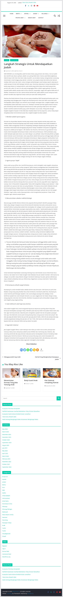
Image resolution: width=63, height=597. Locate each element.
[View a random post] (59, 16)
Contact (40, 17)
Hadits (4, 493)
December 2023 (6, 434)
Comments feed (6, 554)
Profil (3, 525)
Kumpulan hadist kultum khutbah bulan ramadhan (16, 414)
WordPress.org (6, 557)
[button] (21, 13)
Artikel (26, 13)
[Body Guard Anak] (31, 369)
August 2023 (5, 445)
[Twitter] (24, 348)
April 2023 (5, 453)
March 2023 (5, 456)
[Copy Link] (34, 348)
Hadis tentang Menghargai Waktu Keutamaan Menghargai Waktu (20, 419)
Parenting (5, 520)
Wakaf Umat (32, 17)
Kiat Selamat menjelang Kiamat (51, 381)
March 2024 (5, 432)
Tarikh (4, 528)
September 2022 (6, 467)
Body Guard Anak (30, 380)
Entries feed (5, 551)
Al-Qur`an (5, 476)
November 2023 (6, 437)
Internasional (6, 498)
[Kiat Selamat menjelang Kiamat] (52, 369)
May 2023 (5, 451)
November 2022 (6, 461)
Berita (18, 13)
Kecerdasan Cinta (7, 504)
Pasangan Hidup (14, 60)
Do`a (3, 487)
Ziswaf (35, 13)
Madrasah (5, 512)
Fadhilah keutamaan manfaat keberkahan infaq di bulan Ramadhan (21, 411)
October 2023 (6, 440)
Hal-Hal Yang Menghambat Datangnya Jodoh (47, 358)
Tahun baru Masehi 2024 (29, 2)
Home (11, 13)
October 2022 (6, 464)
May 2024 (5, 429)
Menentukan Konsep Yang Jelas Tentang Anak (11, 382)
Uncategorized (6, 533)
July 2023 (4, 448)
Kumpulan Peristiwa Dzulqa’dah (11, 408)
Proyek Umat (20, 17)
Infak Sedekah (6, 495)
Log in (4, 548)
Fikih (3, 490)
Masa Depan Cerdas (7, 514)
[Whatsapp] (27, 348)
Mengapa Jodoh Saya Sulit (12, 357)
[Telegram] (31, 348)
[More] (37, 348)
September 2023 (6, 442)
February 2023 (6, 459)
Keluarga (44, 13)
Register (4, 546)
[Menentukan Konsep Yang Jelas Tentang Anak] (11, 369)
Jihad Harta (5, 501)
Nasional (4, 517)
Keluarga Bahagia (7, 509)
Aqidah (4, 479)
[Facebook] (21, 348)
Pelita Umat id (19, 71)
